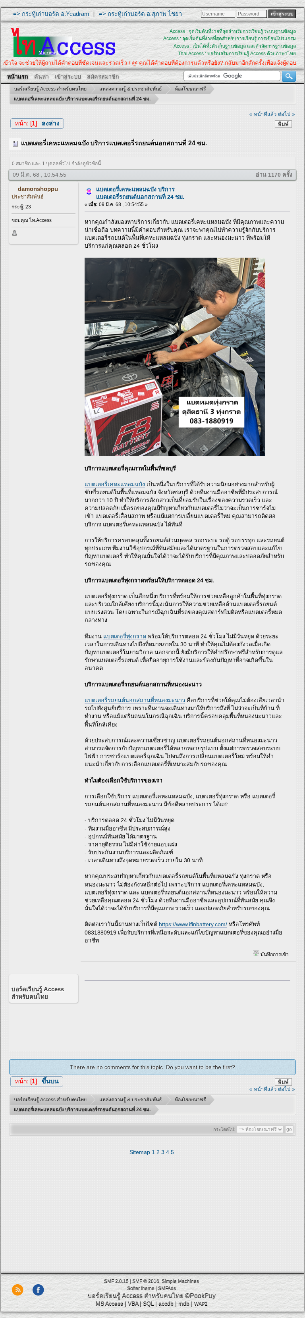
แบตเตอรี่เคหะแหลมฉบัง (115, 484)
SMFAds (167, 1288)
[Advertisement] (184, 1013)
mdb (183, 1303)
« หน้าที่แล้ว (262, 114)
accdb (166, 1303)
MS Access (109, 1303)
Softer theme (140, 1288)
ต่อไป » (286, 114)
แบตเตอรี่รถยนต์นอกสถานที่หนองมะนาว (135, 700)
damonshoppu (38, 188)
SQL (148, 1303)
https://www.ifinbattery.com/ (193, 924)
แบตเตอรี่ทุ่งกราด (124, 636)
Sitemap (139, 1152)
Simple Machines (180, 1281)
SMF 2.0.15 (116, 1281)
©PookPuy (200, 1295)
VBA (133, 1303)
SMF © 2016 (145, 1281)
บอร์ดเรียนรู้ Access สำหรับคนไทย (135, 1295)
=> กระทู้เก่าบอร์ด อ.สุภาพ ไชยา (140, 13)
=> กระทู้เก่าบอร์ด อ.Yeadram (51, 13)
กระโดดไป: (224, 1129)
